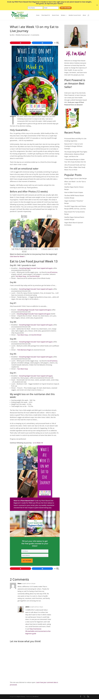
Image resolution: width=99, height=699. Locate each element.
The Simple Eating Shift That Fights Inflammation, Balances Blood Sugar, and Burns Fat (75, 154)
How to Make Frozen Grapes (73, 192)
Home (37, 15)
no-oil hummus (52, 272)
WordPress (36, 696)
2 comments (35, 35)
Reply (56, 585)
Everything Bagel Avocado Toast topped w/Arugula (35, 268)
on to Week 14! (38, 443)
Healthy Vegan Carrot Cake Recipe (75, 178)
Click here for (15, 256)
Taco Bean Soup (20, 276)
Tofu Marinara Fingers (24, 350)
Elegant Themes (21, 696)
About (84, 15)
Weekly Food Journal (22, 35)
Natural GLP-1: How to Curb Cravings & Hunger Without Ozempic (73, 146)
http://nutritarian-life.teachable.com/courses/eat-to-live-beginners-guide (38, 631)
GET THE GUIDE (27, 560)
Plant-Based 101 (45, 15)
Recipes (63, 15)
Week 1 (22, 256)
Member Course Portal (75, 15)
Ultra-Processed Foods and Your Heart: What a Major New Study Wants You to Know (75, 167)
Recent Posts (55, 15)
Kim (13, 35)
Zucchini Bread (34, 276)
